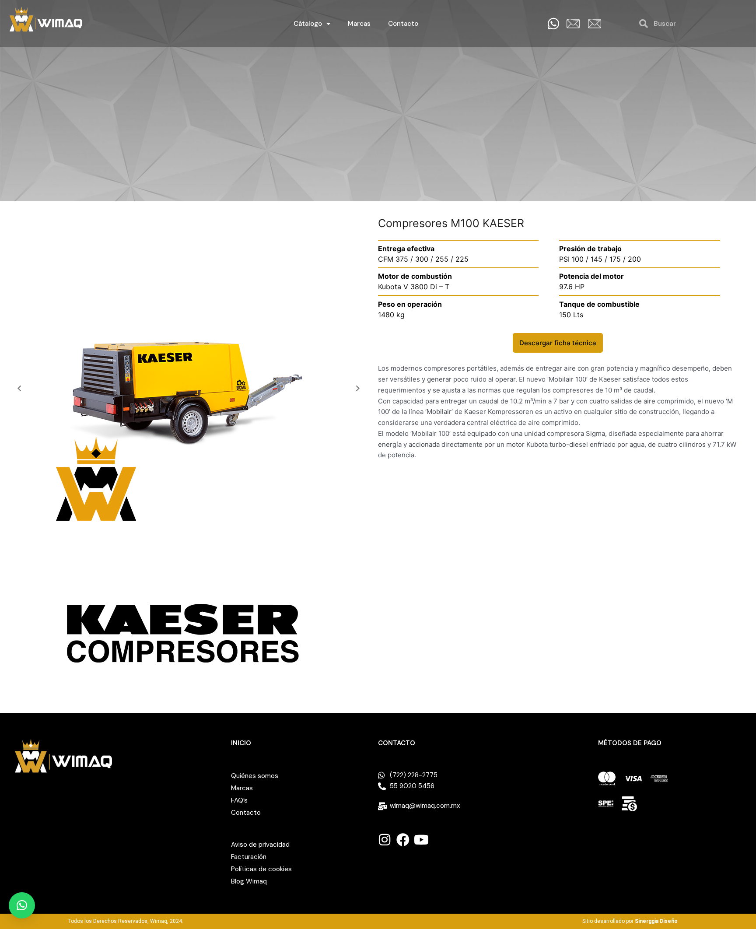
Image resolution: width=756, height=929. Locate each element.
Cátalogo (308, 23)
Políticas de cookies (261, 869)
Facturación (248, 856)
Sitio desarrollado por (630, 921)
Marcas (359, 23)
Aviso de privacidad (260, 844)
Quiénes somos (254, 775)
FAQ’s (239, 800)
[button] (19, 388)
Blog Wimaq (249, 881)
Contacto (403, 23)
